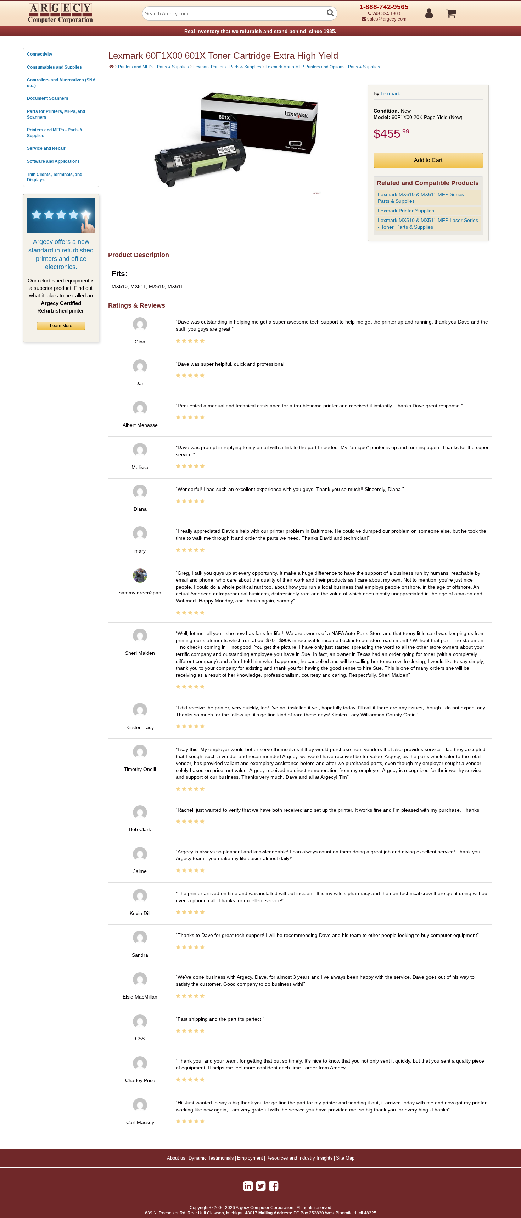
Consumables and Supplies (54, 67)
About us (176, 1158)
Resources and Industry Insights (299, 1158)
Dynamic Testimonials (211, 1158)
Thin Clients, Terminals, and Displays (54, 177)
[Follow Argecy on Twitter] (260, 1186)
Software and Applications (53, 161)
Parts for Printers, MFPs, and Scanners (56, 114)
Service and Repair (46, 148)
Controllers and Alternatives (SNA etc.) (61, 83)
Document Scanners (47, 98)
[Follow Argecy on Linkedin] (248, 1186)
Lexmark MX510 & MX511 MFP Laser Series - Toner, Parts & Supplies (428, 223)
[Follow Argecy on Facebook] (273, 1186)
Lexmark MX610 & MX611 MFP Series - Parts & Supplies (422, 197)
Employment (250, 1158)
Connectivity (39, 54)
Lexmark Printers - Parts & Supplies (227, 66)
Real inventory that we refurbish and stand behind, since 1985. (260, 31)
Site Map (345, 1158)
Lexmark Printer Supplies (406, 210)
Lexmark (390, 93)
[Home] (111, 66)
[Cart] (477, 10)
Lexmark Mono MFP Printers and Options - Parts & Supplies (322, 66)
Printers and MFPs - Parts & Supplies (55, 132)
